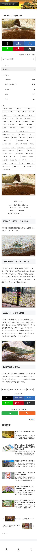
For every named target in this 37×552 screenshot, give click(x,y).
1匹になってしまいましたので (19, 208)
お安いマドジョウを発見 (17, 211)
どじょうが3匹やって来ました (19, 205)
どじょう (13, 389)
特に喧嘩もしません (16, 213)
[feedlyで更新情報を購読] (10, 413)
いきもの (6, 389)
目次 (15, 201)
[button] (29, 49)
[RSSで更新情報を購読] (27, 413)
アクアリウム (22, 389)
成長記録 (30, 389)
